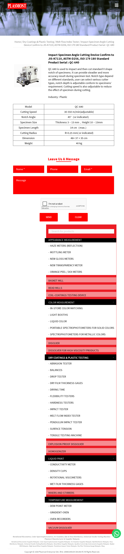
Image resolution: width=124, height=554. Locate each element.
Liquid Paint (56, 458)
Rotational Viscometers (66, 477)
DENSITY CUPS (58, 471)
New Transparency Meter (66, 265)
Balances (56, 370)
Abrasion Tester (61, 363)
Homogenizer (57, 451)
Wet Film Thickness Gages (66, 484)
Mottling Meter (60, 252)
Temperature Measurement (65, 500)
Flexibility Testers (62, 396)
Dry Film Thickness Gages (66, 383)
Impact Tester (59, 409)
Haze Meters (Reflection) (66, 245)
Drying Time (57, 389)
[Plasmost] (17, 5)
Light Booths (59, 314)
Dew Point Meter (61, 506)
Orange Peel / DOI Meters (66, 272)
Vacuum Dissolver (60, 527)
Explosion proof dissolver (66, 444)
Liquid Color (58, 321)
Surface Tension (61, 428)
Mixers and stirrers (61, 493)
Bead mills (55, 288)
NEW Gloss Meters (62, 258)
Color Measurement (61, 302)
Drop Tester (58, 376)
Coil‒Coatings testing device (67, 295)
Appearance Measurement (65, 240)
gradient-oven (59, 512)
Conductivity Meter (62, 464)
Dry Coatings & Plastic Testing (38, 41)
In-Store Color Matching (66, 308)
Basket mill (56, 280)
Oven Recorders (60, 519)
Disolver (54, 343)
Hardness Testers (62, 402)
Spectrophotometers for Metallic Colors (78, 334)
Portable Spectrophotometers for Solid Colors (82, 328)
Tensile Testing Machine (66, 435)
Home (18, 41)
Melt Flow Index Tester (67, 41)
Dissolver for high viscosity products (73, 350)
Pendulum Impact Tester (66, 422)
